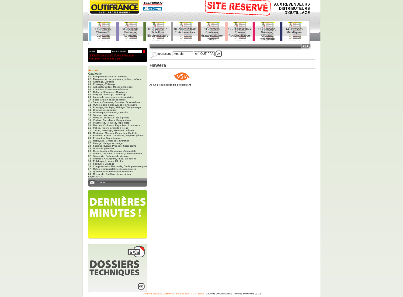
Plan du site (182, 293)
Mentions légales (151, 293)
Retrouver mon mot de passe (105, 58)
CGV (193, 293)
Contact (101, 182)
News (201, 293)
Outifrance (168, 293)
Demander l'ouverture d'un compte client (111, 55)
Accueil (93, 70)
